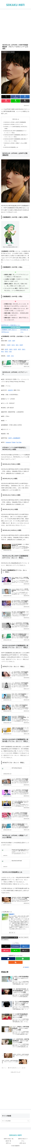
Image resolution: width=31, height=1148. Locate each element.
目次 (13, 119)
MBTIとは (8, 1143)
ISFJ (10, 351)
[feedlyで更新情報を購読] (12, 933)
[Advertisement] (15, 27)
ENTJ (6, 351)
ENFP (21, 345)
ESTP (15, 349)
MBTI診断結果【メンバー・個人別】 (10, 937)
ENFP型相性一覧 (24, 329)
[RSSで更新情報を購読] (14, 933)
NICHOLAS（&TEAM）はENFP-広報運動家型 (15, 122)
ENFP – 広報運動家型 (14, 438)
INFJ (17, 345)
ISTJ (12, 356)
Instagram (8, 442)
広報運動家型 (5, 939)
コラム (21, 332)
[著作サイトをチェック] (10, 933)
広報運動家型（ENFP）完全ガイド (9, 329)
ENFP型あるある (5, 332)
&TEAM (21, 937)
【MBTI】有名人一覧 (8, 1138)
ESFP (8, 345)
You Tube (18, 442)
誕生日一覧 (8, 1141)
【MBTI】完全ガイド (23, 1138)
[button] (25, 101)
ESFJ (23, 349)
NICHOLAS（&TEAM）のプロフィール (13, 124)
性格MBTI (11, 914)
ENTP (6, 349)
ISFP (13, 340)
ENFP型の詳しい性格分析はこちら (10, 325)
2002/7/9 (10, 390)
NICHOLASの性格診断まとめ (11, 147)
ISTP (9, 340)
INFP (8, 356)
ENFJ (10, 349)
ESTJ (13, 345)
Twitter (13, 442)
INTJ (2, 351)
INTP (19, 349)
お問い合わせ (22, 1143)
